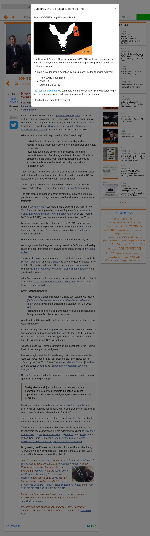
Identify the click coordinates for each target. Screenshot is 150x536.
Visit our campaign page (46, 90)
